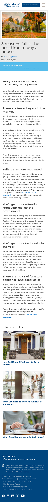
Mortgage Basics (15, 65)
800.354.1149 (8, 456)
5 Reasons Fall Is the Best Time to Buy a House (21, 68)
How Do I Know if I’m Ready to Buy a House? (21, 363)
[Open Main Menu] (43, 4)
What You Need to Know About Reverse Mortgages (23, 403)
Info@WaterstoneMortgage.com (18, 459)
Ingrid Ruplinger (10, 57)
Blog (5, 65)
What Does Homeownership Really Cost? (23, 437)
